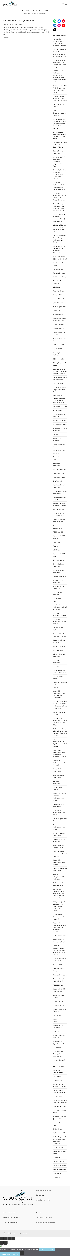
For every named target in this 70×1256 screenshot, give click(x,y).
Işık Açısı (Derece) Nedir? (59, 1061)
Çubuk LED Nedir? (59, 1147)
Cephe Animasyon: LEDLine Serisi (59, 527)
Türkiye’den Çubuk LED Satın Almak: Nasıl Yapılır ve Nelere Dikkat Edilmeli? (59, 906)
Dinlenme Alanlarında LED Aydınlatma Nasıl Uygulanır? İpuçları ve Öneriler (60, 732)
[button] (35, 1246)
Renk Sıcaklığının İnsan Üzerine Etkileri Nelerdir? (60, 854)
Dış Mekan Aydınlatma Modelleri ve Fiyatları (60, 607)
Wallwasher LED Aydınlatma (58, 782)
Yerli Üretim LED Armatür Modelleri (59, 941)
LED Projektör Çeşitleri (57, 788)
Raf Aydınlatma (58, 269)
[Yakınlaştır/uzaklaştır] (2, 1238)
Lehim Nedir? (57, 1096)
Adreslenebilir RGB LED (59, 555)
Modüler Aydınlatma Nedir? (59, 340)
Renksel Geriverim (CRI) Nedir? (59, 1037)
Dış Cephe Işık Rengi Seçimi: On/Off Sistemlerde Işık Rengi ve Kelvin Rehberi (59, 174)
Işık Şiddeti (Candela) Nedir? (60, 1112)
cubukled (5, 24)
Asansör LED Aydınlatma (57, 440)
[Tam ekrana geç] (6, 1238)
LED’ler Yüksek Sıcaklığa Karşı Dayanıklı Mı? (58, 1054)
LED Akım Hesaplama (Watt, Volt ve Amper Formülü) (60, 113)
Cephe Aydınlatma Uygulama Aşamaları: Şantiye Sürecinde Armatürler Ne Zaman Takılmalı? (60, 123)
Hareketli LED (57, 349)
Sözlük (21, 24)
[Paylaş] (10, 1238)
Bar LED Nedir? (58, 1015)
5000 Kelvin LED (58, 314)
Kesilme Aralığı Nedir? (60, 1169)
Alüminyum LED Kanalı (58, 264)
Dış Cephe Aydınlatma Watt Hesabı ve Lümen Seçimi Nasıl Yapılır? (59, 186)
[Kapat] (22, 1253)
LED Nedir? (56, 1177)
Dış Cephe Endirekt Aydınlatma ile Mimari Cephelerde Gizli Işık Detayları (60, 63)
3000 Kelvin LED (58, 359)
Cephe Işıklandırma (59, 646)
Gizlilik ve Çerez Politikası (11, 1218)
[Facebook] (42, 1233)
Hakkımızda (40, 1195)
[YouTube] (58, 1233)
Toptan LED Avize (59, 273)
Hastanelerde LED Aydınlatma (59, 840)
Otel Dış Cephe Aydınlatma (58, 629)
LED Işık (55, 434)
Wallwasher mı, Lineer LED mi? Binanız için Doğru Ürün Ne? (60, 145)
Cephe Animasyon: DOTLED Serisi (59, 521)
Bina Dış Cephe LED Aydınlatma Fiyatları (59, 505)
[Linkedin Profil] (50, 1233)
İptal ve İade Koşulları (9, 1213)
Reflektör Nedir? (58, 1080)
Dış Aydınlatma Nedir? (58, 678)
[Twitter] (56, 1233)
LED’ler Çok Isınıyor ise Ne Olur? (59, 960)
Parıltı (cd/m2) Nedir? (60, 1106)
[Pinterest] (45, 1233)
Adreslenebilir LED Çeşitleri (59, 537)
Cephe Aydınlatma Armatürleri (59, 641)
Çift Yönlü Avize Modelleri (58, 282)
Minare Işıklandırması (60, 406)
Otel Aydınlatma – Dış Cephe (60, 364)
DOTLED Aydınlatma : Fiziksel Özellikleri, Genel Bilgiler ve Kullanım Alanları (60, 399)
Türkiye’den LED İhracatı (58, 1020)
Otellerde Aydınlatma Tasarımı (60, 820)
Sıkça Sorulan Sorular (43, 1200)
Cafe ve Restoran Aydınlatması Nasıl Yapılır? (59, 827)
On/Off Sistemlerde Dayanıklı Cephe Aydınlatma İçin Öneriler (59, 239)
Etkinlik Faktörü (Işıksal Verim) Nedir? (60, 1043)
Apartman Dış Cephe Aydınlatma (60, 429)
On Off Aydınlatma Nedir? (59, 458)
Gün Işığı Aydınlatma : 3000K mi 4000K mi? (60, 258)
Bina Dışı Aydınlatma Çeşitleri (59, 498)
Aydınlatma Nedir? (59, 1133)
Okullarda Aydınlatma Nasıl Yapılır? (60, 869)
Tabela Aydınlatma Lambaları (59, 452)
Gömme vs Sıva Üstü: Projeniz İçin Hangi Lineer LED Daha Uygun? (60, 89)
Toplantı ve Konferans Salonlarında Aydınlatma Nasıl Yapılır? (60, 797)
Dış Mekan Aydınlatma (56, 661)
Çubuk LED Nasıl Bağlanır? (58, 996)
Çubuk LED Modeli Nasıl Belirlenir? (59, 980)
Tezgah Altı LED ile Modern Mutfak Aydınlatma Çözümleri (59, 249)
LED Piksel (56, 550)
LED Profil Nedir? (58, 1001)
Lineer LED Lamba (59, 299)
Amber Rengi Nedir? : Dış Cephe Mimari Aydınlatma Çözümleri (60, 1140)
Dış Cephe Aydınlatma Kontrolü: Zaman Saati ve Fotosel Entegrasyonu (60, 196)
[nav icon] (66, 4)
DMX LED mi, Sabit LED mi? (59, 106)
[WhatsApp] (37, 1233)
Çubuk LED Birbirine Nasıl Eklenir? (59, 990)
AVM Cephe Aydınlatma (57, 354)
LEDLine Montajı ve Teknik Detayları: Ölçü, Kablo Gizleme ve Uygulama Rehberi (60, 53)
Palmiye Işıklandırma (59, 420)
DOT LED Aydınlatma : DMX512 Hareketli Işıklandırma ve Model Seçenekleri (60, 705)
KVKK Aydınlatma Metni (10, 1222)
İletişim (38, 1213)
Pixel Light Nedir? (59, 291)
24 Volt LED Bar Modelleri (58, 970)
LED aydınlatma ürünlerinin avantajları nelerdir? (60, 917)
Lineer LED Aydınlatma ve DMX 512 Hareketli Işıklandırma (59, 694)
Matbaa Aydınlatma (59, 307)
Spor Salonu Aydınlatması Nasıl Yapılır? (59, 812)
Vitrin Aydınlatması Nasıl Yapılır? (59, 834)
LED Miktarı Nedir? (59, 1161)
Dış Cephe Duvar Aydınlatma (58, 565)
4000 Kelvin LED (58, 345)
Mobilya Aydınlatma (59, 277)
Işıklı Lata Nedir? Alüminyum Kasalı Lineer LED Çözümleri (60, 99)
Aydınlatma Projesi (59, 473)
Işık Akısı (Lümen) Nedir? (59, 1124)
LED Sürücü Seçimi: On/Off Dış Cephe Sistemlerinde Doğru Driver (59, 228)
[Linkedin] (53, 1233)
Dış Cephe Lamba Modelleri (59, 415)
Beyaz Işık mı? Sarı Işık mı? (59, 334)
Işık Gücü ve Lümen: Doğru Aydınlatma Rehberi (59, 390)
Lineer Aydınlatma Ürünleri (59, 713)
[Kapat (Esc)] (14, 1238)
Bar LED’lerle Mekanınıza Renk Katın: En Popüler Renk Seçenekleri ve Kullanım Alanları (59, 893)
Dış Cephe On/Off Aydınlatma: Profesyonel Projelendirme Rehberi (59, 161)
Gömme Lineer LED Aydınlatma (59, 655)
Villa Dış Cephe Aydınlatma (58, 581)
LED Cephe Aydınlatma (56, 464)
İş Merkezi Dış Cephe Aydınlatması (60, 492)
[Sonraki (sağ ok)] (6, 1243)
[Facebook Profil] (40, 1233)
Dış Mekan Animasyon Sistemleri (60, 614)
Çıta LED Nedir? (58, 325)
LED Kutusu (57, 287)
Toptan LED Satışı (59, 965)
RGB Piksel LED (58, 532)
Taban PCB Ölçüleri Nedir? (59, 1152)
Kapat (51, 1249)
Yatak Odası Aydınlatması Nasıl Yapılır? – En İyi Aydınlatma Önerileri (59, 753)
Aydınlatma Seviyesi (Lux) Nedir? (59, 1118)
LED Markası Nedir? (59, 1165)
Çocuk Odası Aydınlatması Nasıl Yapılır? (59, 862)
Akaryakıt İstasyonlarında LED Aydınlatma (59, 877)
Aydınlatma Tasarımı (59, 477)
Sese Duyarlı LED (58, 509)
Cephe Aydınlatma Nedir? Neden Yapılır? (60, 671)
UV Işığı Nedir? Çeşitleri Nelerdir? (59, 1091)
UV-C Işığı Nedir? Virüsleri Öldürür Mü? (60, 1085)
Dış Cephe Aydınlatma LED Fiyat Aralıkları (60, 621)
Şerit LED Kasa (58, 303)
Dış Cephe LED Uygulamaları (58, 600)
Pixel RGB (56, 546)
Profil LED (56, 310)
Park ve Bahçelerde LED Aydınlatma (59, 884)
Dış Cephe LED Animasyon (58, 594)
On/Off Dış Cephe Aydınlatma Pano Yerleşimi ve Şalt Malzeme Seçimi (59, 207)
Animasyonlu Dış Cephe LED (58, 587)
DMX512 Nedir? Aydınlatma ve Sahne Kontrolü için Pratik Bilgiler (60, 721)
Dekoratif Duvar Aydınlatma (58, 152)
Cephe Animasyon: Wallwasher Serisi (59, 515)
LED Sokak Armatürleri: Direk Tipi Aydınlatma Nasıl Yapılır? (60, 743)
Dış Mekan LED (58, 650)
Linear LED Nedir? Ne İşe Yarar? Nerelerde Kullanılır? (60, 685)
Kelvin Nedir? (57, 1173)
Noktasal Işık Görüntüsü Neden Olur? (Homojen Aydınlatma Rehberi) (59, 42)
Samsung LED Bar (59, 1005)
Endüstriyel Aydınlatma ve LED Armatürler (59, 763)
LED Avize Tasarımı (59, 936)
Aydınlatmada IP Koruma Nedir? (58, 847)
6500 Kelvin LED (58, 329)
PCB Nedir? (57, 1157)
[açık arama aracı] (63, 4)
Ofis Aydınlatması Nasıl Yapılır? (58, 776)
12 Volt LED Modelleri (60, 975)
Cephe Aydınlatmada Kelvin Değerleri (60, 378)
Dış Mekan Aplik (58, 560)
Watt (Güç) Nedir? (59, 1066)
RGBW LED (56, 542)
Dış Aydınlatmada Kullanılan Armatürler (59, 635)
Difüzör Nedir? (58, 1129)
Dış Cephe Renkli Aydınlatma (58, 571)
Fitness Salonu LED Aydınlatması (18, 20)
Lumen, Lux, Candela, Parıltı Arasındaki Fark (60, 1102)
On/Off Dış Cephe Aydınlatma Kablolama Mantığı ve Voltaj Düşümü (60, 218)
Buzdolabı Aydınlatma (60, 424)
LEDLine (55, 666)
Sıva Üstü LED (57, 481)
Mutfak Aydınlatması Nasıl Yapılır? (59, 770)
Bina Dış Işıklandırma (59, 576)
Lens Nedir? (57, 1076)
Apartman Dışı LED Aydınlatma (59, 486)
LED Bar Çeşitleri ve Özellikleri (59, 1010)
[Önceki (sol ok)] (2, 1243)
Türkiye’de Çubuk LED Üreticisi (58, 1026)
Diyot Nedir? (57, 1048)
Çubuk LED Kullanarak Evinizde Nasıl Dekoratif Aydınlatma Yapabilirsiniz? (59, 927)
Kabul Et (43, 1249)
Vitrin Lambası (57, 410)
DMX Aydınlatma (58, 383)
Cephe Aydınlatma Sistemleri (59, 446)
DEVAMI (6, 38)
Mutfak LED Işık (58, 295)
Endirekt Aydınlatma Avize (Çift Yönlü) (59, 320)
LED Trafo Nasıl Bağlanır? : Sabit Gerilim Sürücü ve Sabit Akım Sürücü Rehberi (59, 950)
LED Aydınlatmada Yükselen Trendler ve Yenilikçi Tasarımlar (60, 371)
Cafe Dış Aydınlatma (59, 469)
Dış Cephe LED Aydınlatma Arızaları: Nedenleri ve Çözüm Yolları (59, 135)
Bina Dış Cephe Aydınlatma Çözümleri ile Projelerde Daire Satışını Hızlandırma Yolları (59, 76)
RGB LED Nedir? (58, 985)
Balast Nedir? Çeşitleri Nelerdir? (59, 1071)
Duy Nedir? (56, 1031)
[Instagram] (48, 1233)
